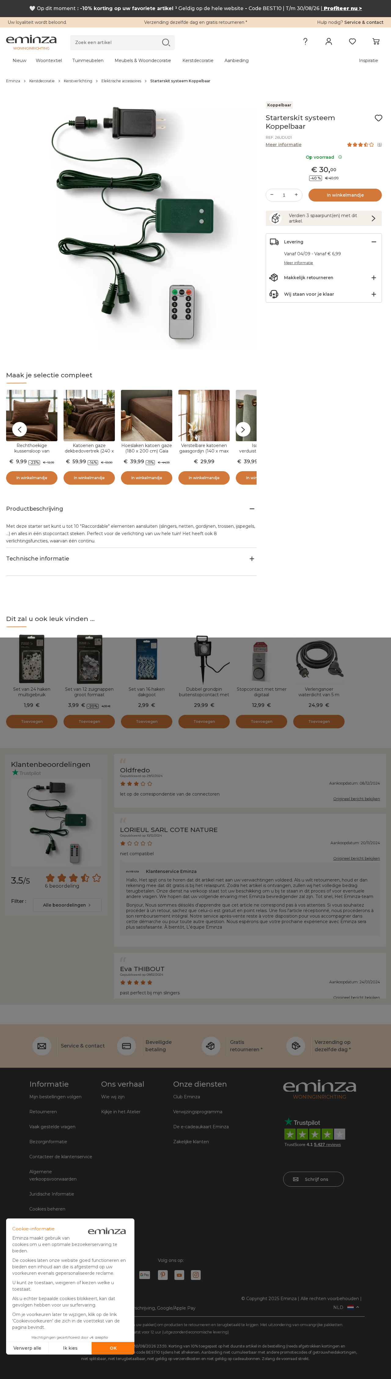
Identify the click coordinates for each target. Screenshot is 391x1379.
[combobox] (67, 905)
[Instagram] (196, 1275)
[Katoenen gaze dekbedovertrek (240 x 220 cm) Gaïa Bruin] (89, 415)
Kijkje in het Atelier (121, 1112)
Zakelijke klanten (191, 1141)
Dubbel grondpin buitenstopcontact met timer (204, 694)
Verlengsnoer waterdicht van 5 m (318, 691)
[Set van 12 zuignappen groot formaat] (89, 659)
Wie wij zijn (113, 1097)
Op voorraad (321, 157)
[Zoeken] (166, 42)
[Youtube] (179, 1275)
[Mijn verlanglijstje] (352, 43)
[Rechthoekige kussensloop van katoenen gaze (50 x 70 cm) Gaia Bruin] (31, 415)
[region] (195, 81)
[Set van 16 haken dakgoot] (146, 659)
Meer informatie (283, 144)
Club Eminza (186, 1097)
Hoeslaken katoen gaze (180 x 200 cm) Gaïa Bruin (146, 451)
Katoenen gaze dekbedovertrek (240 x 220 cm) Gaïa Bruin (89, 451)
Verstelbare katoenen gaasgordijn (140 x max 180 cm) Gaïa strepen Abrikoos (204, 454)
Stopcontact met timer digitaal (262, 691)
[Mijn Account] (329, 43)
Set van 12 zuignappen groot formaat (89, 691)
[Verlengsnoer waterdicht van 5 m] (319, 659)
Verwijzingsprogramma (197, 1112)
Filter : (18, 901)
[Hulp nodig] (305, 43)
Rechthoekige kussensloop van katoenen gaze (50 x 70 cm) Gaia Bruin (31, 454)
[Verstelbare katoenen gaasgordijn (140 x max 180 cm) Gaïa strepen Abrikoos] (204, 415)
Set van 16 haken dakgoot (147, 691)
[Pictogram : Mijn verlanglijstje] (378, 118)
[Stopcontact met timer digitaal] (261, 659)
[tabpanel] (149, 60)
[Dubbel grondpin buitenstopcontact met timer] (204, 659)
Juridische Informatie (51, 1194)
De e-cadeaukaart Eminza (201, 1126)
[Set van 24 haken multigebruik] (31, 659)
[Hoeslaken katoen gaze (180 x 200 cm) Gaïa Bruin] (146, 415)
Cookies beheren (47, 1209)
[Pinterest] (163, 1275)
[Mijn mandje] (376, 43)
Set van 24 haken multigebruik (31, 691)
